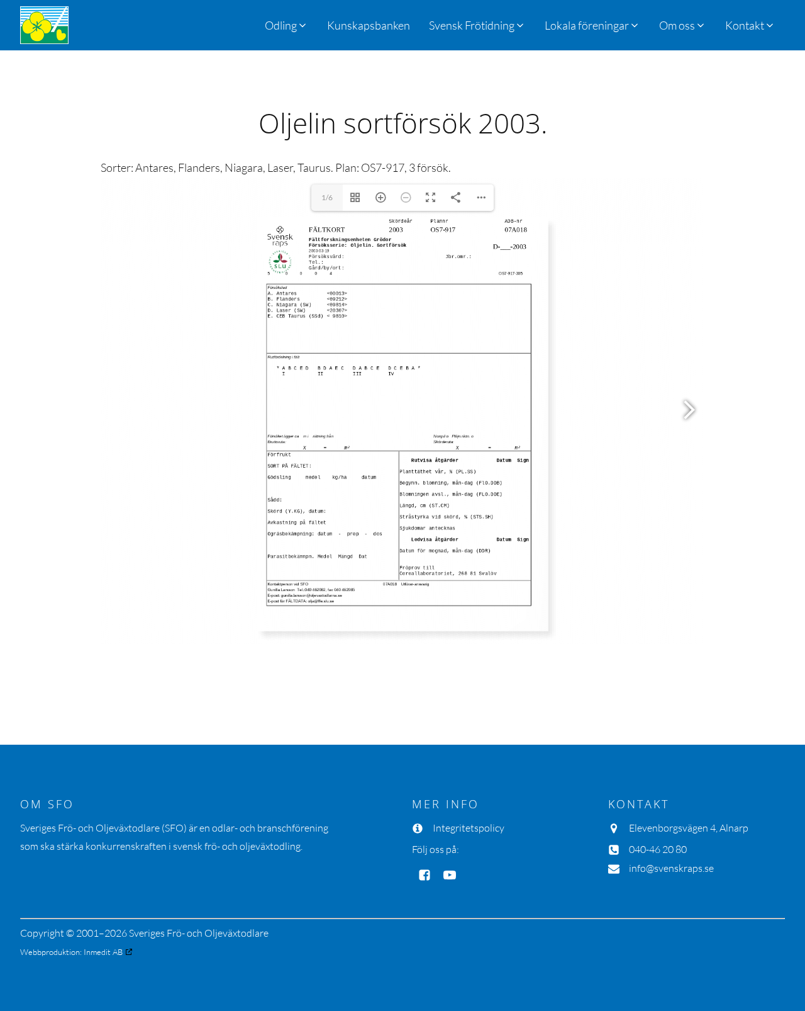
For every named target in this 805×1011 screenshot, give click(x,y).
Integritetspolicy (468, 828)
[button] (477, 25)
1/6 (327, 197)
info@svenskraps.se (671, 868)
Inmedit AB (103, 952)
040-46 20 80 (658, 849)
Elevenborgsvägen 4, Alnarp (688, 828)
